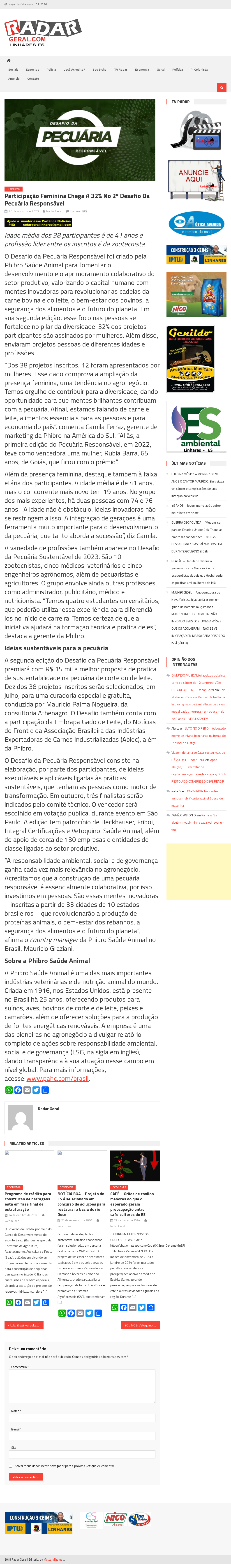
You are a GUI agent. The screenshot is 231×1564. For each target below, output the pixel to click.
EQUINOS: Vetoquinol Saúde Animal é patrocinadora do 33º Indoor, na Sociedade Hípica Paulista (142, 1325)
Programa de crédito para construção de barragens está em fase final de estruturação (28, 1201)
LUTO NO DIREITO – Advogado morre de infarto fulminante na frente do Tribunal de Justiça (198, 735)
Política (177, 69)
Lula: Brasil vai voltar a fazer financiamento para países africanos (26, 1325)
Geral (161, 69)
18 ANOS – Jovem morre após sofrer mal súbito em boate (196, 509)
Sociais (13, 69)
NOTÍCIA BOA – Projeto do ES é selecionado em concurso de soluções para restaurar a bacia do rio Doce (81, 1204)
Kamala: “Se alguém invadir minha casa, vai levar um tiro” (197, 822)
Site (13, 1447)
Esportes (32, 69)
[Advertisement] (198, 871)
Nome (16, 1410)
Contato (33, 78)
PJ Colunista (199, 69)
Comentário (20, 1366)
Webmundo (12, 1221)
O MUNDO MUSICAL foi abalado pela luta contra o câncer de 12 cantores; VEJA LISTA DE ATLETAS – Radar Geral (198, 682)
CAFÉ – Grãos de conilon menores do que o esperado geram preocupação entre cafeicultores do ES (132, 1204)
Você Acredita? (74, 69)
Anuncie (14, 78)
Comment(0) (78, 211)
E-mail (16, 1429)
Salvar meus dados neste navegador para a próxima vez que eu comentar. (65, 1465)
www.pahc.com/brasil (57, 1078)
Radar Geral (54, 211)
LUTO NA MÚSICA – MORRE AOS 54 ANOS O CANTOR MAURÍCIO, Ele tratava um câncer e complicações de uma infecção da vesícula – (197, 485)
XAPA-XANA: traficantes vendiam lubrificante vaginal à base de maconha (197, 798)
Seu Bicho (99, 69)
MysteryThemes (54, 1559)
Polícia (51, 69)
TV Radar (120, 69)
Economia (142, 69)
